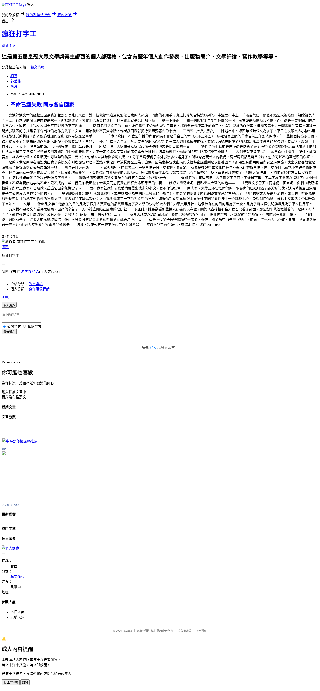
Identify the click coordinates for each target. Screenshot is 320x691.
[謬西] (15, 501)
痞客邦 (26, 272)
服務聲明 (201, 630)
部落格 (15, 81)
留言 (35, 272)
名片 (13, 86)
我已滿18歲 (10, 682)
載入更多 (9, 305)
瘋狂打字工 (19, 34)
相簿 (13, 76)
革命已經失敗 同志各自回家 (42, 105)
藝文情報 (37, 67)
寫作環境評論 (39, 289)
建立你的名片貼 (10, 505)
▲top (6, 297)
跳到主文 (9, 46)
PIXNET (127, 630)
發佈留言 (9, 331)
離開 (25, 682)
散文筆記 (36, 284)
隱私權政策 (184, 630)
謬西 (5, 247)
